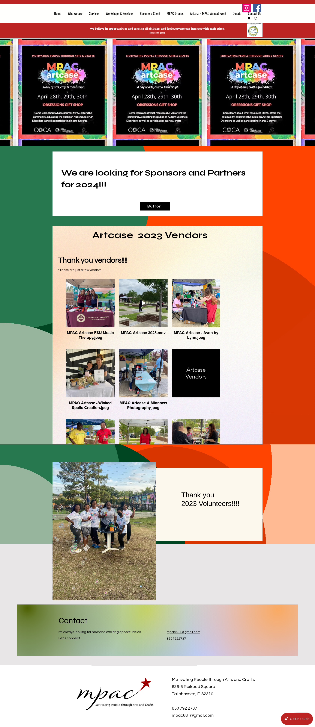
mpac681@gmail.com (183, 632)
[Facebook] (257, 8)
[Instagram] (246, 8)
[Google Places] (249, 19)
